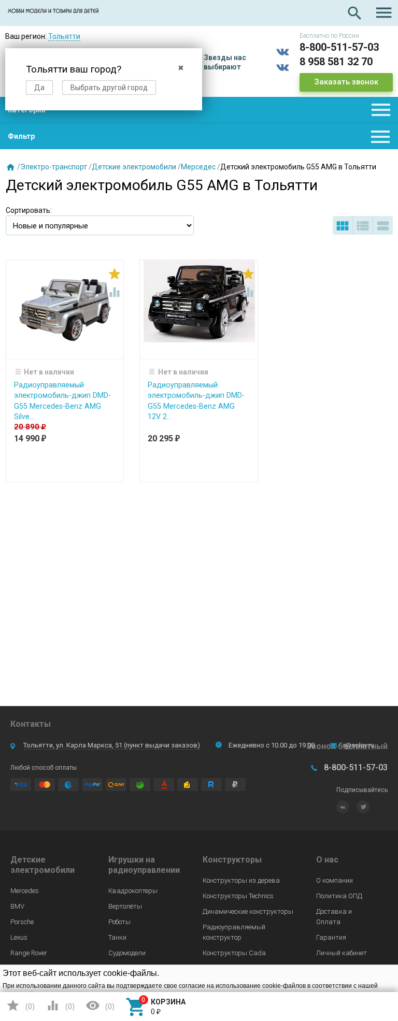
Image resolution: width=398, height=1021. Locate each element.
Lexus (18, 937)
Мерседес (198, 167)
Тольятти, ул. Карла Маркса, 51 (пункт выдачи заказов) (111, 745)
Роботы (119, 922)
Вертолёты (125, 906)
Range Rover (28, 953)
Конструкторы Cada (234, 953)
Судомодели (127, 953)
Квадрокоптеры (133, 891)
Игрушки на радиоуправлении (144, 865)
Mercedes (24, 891)
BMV (17, 906)
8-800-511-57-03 (339, 47)
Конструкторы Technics (238, 896)
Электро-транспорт (53, 167)
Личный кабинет (341, 953)
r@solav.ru (358, 745)
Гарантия (331, 937)
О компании (334, 880)
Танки (117, 937)
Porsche (22, 922)
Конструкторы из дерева (241, 880)
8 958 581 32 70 (336, 61)
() (20, 1005)
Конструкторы (232, 860)
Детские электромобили (134, 167)
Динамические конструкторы (248, 911)
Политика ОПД (339, 896)
